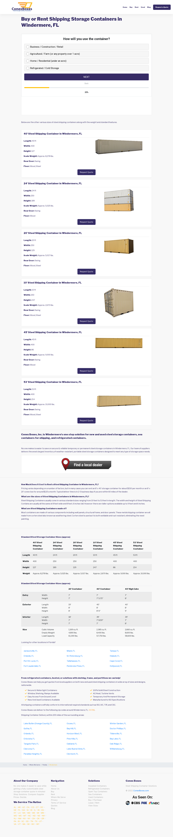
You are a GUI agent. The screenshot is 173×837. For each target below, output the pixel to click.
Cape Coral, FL (116, 661)
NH (43, 815)
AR (19, 807)
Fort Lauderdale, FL (32, 666)
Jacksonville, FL (31, 651)
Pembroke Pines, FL (76, 666)
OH (33, 818)
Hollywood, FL (116, 666)
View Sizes (93, 805)
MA (23, 813)
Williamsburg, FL (117, 749)
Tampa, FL (114, 651)
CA (28, 807)
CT (37, 807)
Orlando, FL (29, 656)
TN (31, 821)
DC (41, 807)
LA (19, 813)
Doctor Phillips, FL (118, 728)
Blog (149, 7)
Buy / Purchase (95, 800)
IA (28, 810)
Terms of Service (58, 803)
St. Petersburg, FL (75, 656)
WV (32, 824)
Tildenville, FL (116, 733)
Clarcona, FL (29, 749)
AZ (23, 807)
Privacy (54, 800)
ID (31, 810)
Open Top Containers (97, 791)
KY (15, 813)
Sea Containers (95, 794)
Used (143, 7)
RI (19, 821)
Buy (131, 7)
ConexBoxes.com (141, 790)
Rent (137, 7)
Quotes (54, 805)
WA (23, 824)
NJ (15, 818)
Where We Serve (58, 797)
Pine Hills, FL (72, 739)
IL (35, 810)
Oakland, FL (72, 744)
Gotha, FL (28, 728)
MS (20, 815)
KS (42, 810)
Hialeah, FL (115, 656)
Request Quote (86, 172)
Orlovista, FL (29, 739)
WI (28, 824)
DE (15, 810)
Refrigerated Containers (99, 789)
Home (125, 7)
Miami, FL (71, 651)
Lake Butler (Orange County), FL (38, 723)
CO (32, 807)
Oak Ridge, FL (116, 744)
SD (27, 821)
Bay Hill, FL (71, 728)
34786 (92, 710)
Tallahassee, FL (73, 661)
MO (15, 815)
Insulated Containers (97, 786)
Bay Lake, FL (115, 739)
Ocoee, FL (71, 723)
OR (42, 818)
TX (36, 821)
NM (19, 818)
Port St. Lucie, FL (31, 661)
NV (24, 818)
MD (28, 813)
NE (39, 815)
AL (15, 807)
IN (39, 810)
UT (40, 821)
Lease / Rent (93, 803)
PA (15, 821)
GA (23, 810)
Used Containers (95, 797)
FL (19, 810)
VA (15, 824)
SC (23, 821)
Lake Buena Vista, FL (76, 749)
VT (19, 824)
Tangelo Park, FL (31, 744)
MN (42, 813)
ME (33, 813)
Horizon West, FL (74, 733)
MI (38, 813)
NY (29, 818)
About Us (55, 789)
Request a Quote (161, 7)
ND (34, 815)
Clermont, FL (72, 754)
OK (38, 818)
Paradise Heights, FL (33, 754)
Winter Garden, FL (118, 723)
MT (24, 815)
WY (37, 824)
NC (29, 815)
